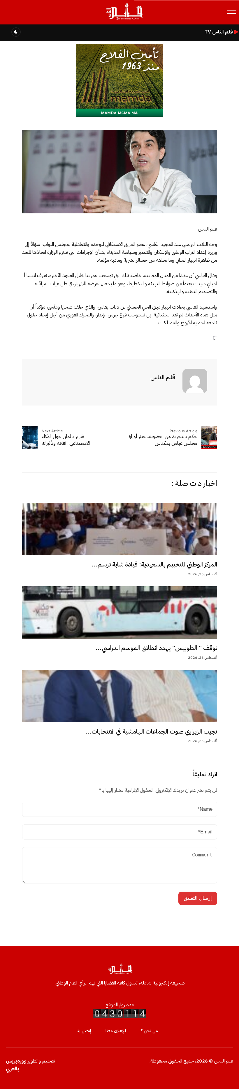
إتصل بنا (84, 1031)
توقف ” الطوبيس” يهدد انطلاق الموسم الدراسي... (156, 648)
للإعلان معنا (116, 1031)
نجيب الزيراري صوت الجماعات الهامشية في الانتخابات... (151, 731)
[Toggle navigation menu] (231, 12)
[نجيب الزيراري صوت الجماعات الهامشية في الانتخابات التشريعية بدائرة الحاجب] (119, 696)
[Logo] (124, 20)
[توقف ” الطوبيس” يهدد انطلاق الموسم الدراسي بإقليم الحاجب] (119, 612)
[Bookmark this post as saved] (214, 338)
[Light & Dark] (16, 32)
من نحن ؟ (149, 1031)
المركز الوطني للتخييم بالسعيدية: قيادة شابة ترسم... (154, 564)
